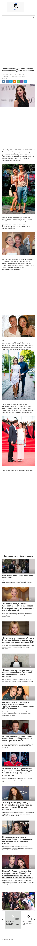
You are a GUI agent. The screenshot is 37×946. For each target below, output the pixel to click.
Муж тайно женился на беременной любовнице (18, 576)
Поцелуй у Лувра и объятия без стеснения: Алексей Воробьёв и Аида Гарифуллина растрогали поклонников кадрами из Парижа (17, 874)
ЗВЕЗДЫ (4, 78)
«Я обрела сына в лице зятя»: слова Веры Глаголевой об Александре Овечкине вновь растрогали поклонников (18, 772)
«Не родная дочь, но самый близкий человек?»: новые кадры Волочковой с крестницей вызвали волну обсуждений (18, 607)
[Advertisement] (18, 43)
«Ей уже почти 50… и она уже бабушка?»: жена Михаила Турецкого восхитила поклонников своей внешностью (18, 705)
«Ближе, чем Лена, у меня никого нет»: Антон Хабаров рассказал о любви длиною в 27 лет (17, 738)
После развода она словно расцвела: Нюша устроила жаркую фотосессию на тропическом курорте (17, 840)
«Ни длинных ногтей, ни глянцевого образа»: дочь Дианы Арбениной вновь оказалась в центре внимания (18, 673)
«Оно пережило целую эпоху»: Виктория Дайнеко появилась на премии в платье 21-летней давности (17, 806)
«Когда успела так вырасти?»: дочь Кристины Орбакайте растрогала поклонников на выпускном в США (18, 640)
